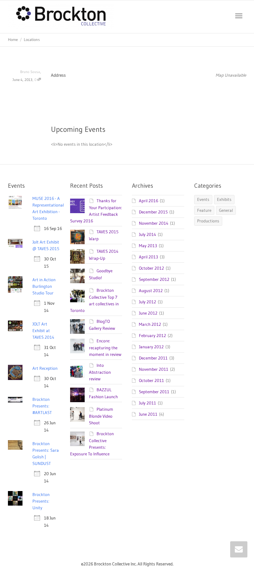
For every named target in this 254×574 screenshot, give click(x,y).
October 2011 (151, 380)
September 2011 (154, 391)
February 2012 (152, 335)
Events (203, 199)
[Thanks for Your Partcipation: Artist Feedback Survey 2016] (77, 206)
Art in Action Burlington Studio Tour (44, 286)
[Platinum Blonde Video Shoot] (77, 414)
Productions (208, 220)
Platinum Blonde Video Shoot (101, 415)
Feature (204, 210)
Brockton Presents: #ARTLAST (42, 406)
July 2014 (147, 234)
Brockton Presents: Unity (41, 501)
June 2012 (148, 313)
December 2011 (153, 358)
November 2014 (153, 223)
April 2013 (148, 256)
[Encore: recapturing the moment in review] (77, 346)
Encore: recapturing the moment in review (105, 347)
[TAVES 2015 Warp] (77, 237)
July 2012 (147, 301)
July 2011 (147, 402)
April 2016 (148, 200)
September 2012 (154, 279)
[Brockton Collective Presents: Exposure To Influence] (77, 439)
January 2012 (151, 346)
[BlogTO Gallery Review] (77, 326)
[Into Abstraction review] (77, 370)
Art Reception (45, 368)
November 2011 (153, 369)
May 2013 (148, 245)
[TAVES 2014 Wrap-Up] (77, 256)
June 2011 (148, 414)
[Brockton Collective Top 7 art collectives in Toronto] (77, 295)
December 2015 (153, 211)
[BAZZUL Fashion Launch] (77, 395)
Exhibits (224, 199)
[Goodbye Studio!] (77, 276)
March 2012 (150, 324)
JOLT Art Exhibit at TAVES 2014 (43, 330)
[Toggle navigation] (239, 15)
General (226, 210)
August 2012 (151, 290)
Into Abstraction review (100, 372)
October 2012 (151, 268)
